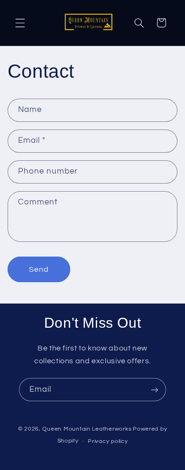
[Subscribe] (155, 389)
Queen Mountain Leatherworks (86, 429)
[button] (20, 23)
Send (39, 269)
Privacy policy (108, 441)
